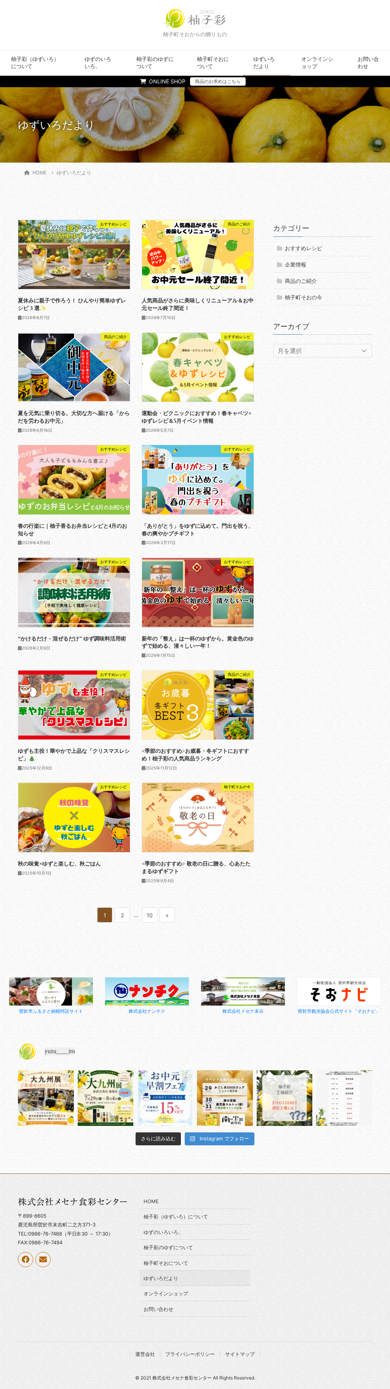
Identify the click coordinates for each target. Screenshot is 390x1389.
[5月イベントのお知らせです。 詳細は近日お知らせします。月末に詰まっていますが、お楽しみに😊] (225, 1098)
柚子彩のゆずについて (155, 62)
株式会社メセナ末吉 (243, 1011)
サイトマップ (240, 1354)
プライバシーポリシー (190, 1354)
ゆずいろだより (264, 62)
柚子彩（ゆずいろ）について (35, 62)
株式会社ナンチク (147, 1011)
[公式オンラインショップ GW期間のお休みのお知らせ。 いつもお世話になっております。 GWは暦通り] (344, 1098)
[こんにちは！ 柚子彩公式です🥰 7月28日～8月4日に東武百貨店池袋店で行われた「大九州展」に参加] (46, 1098)
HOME (151, 1201)
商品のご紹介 (301, 281)
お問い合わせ (368, 62)
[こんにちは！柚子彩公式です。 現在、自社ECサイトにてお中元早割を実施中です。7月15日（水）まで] (165, 1098)
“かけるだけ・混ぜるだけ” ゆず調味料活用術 (72, 639)
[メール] (43, 1259)
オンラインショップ (317, 62)
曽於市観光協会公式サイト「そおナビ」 (339, 1011)
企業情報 (295, 264)
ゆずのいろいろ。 (98, 62)
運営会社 (145, 1354)
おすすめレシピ (303, 248)
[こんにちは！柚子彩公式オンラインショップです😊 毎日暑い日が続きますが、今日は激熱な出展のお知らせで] (106, 1098)
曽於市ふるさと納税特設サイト (51, 1011)
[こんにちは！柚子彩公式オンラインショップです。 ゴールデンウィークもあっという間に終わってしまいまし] (285, 1098)
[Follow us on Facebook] (25, 1259)
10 (149, 917)
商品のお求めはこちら (218, 81)
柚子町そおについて (213, 62)
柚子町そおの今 (303, 297)
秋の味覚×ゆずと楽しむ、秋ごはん (59, 864)
